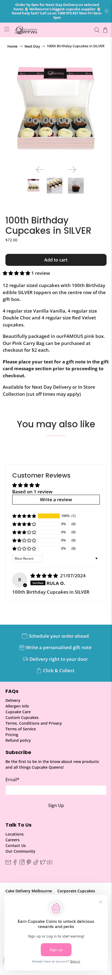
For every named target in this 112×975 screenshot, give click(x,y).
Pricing (11, 734)
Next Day (32, 46)
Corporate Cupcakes (76, 890)
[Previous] (40, 170)
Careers (12, 839)
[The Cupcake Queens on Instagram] (22, 863)
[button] (16, 273)
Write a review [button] (56, 499)
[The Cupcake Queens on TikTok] (36, 863)
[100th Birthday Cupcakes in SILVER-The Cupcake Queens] (55, 111)
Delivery (12, 700)
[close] (106, 11)
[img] (44, 575)
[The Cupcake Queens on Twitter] (42, 863)
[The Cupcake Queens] (52, 30)
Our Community (20, 851)
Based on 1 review (32, 491)
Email (12, 779)
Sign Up (56, 805)
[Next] (72, 170)
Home (12, 46)
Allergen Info (17, 706)
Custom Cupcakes (22, 717)
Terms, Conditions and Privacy (33, 723)
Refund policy (18, 740)
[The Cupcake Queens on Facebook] (15, 863)
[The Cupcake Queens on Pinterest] (29, 863)
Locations (14, 834)
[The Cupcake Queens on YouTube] (49, 863)
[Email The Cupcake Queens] (8, 863)
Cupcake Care (18, 711)
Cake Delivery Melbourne (28, 890)
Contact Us (15, 845)
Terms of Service (20, 728)
